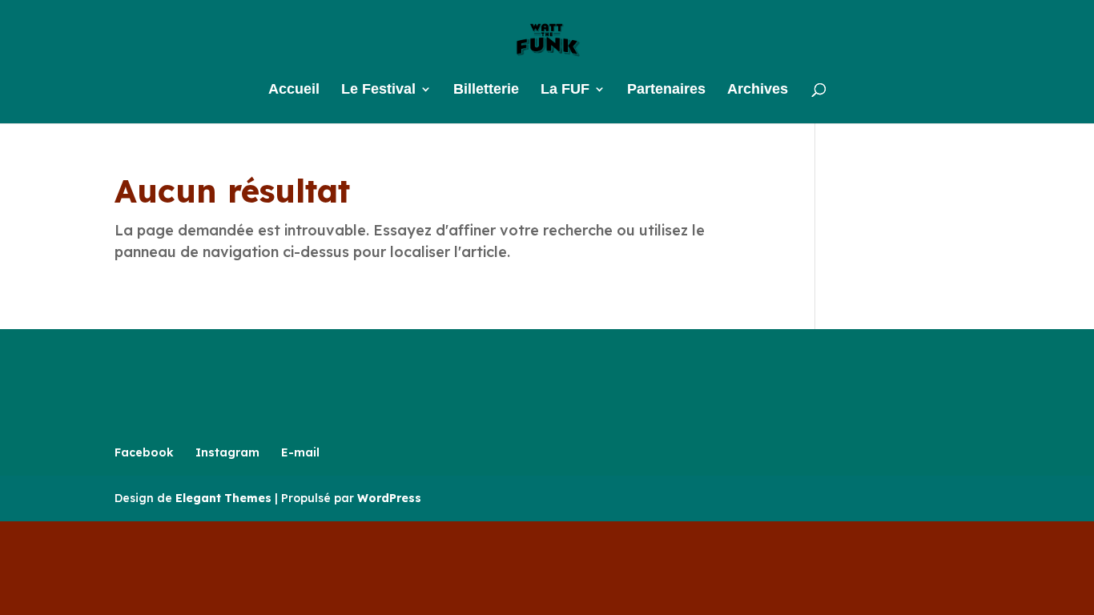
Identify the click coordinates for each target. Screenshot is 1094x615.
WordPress (389, 498)
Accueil (294, 90)
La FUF (565, 90)
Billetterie (486, 90)
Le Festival (378, 90)
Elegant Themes (223, 498)
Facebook (144, 452)
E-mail (300, 452)
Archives (757, 90)
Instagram (227, 452)
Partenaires (666, 90)
